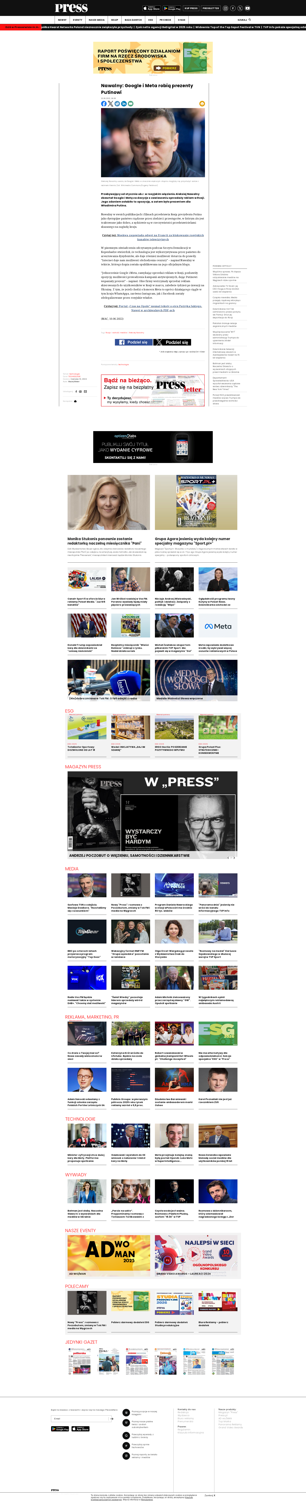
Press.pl (223, 1415)
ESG (150, 20)
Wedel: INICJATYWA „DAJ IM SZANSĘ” (128, 748)
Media (72, 869)
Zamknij (210, 1495)
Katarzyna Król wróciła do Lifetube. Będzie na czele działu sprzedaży (127, 1056)
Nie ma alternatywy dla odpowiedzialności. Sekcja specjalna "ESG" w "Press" (215, 1056)
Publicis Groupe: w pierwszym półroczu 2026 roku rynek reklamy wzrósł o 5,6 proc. (129, 1102)
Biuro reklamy (186, 1418)
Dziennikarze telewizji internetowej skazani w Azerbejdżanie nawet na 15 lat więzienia (226, 353)
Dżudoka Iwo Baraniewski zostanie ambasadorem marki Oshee (174, 1102)
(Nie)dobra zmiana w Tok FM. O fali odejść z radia (103, 698)
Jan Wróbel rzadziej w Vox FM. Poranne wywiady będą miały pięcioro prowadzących (129, 601)
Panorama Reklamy (230, 1424)
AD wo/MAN (225, 1418)
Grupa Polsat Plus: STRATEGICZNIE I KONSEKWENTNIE (210, 750)
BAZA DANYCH (133, 20)
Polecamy (77, 1286)
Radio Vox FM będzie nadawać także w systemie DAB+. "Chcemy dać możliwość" (87, 1000)
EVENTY (77, 20)
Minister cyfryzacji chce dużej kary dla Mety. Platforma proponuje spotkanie (86, 1158)
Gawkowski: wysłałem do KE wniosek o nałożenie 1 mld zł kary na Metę (128, 1158)
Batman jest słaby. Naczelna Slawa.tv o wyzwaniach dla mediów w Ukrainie (85, 1213)
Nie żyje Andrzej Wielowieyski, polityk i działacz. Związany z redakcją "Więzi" (173, 601)
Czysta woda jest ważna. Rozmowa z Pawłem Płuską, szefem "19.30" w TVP (171, 1213)
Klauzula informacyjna (191, 1432)
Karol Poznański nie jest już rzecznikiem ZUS (215, 1101)
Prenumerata (185, 1421)
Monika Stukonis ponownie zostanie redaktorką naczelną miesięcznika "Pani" (105, 541)
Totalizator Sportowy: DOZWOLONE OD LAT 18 (81, 748)
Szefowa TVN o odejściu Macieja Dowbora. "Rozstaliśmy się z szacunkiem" (87, 907)
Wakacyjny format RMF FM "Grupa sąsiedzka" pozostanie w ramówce (130, 954)
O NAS (181, 20)
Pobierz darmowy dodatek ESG (130, 1322)
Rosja (108, 332)
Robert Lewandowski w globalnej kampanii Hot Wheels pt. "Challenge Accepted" (174, 1056)
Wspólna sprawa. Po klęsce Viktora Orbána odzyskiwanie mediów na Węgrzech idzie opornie (227, 276)
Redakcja (183, 1412)
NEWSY (62, 20)
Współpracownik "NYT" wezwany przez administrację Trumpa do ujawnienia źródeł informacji (226, 338)
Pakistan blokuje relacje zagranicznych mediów (225, 325)
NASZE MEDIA (97, 20)
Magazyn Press (83, 767)
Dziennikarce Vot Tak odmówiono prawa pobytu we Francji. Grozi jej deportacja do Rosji (227, 313)
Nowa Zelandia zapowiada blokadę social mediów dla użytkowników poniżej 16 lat (215, 1158)
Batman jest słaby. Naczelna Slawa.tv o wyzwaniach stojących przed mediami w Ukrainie (226, 367)
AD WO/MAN (77, 1274)
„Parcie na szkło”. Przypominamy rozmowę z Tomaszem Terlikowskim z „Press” (127, 1215)
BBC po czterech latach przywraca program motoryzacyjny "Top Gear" (84, 954)
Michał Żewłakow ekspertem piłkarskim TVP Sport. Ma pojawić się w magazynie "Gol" (173, 648)
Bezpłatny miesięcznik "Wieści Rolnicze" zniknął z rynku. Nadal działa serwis (130, 648)
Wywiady (76, 1175)
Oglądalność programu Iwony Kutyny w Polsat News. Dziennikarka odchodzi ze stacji (217, 603)
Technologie (80, 1119)
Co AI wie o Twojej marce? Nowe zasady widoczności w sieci (85, 1056)
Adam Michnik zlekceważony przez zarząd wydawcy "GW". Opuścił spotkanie (173, 1000)
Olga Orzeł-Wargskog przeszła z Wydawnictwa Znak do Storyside (174, 954)
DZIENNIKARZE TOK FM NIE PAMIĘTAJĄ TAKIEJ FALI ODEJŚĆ (121, 855)
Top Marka (225, 1421)
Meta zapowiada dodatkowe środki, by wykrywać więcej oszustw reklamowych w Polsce (218, 648)
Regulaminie (147, 1500)
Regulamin (184, 1429)
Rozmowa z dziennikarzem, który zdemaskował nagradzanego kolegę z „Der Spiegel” (216, 1215)
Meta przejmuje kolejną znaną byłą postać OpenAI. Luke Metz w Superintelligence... (174, 1158)
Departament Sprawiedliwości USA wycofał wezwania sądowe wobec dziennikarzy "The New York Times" (226, 383)
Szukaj (242, 20)
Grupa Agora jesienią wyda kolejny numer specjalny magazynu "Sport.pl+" (192, 541)
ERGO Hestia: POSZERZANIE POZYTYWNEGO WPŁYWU (171, 748)
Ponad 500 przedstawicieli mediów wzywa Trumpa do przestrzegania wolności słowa (227, 399)
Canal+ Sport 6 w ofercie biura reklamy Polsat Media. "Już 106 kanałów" (86, 601)
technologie (123, 364)
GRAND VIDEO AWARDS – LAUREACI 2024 (184, 1274)
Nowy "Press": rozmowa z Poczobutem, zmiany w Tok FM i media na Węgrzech (130, 907)
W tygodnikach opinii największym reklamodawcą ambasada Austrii (216, 1000)
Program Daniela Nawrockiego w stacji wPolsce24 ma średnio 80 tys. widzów (174, 907)
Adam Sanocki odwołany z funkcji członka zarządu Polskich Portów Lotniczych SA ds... (86, 1104)
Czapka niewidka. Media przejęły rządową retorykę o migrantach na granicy (227, 300)
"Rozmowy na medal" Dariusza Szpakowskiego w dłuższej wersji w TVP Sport (217, 954)
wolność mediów (119, 332)
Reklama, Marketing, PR (92, 1017)
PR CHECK (165, 20)
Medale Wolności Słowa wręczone (180, 698)
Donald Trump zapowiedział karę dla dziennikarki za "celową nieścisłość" (85, 648)
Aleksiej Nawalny (136, 332)
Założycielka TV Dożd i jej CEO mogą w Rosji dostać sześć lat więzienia (226, 289)
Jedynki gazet (81, 1342)
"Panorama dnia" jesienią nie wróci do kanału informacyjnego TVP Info (217, 907)
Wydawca (183, 1415)
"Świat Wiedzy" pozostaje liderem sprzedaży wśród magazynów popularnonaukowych (127, 1002)
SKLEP (114, 20)
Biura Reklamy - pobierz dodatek (213, 1324)
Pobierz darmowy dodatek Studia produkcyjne (171, 1324)
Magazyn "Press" (228, 1412)
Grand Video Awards (231, 1427)
